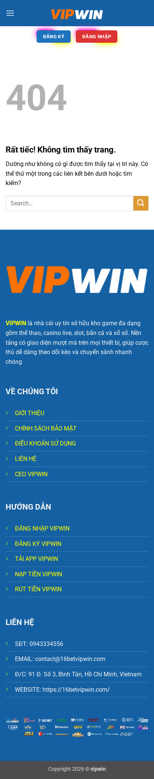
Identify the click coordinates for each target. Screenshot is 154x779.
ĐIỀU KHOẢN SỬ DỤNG (45, 443)
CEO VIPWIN (31, 474)
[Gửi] (140, 203)
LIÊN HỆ (25, 458)
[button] (10, 13)
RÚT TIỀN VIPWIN (38, 589)
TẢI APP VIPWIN (36, 558)
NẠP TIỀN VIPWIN (38, 574)
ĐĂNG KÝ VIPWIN (38, 543)
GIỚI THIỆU (29, 413)
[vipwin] (77, 13)
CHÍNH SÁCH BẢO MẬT (46, 428)
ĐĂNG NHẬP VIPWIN (42, 528)
